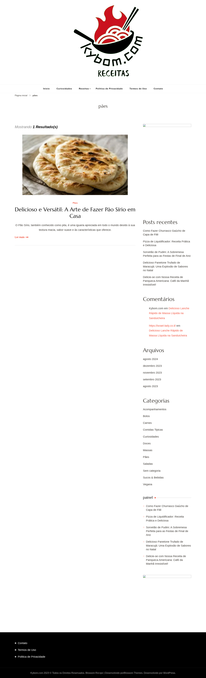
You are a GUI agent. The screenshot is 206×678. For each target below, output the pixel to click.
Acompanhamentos (154, 409)
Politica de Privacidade (109, 88)
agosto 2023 (150, 386)
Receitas (84, 88)
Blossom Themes (133, 673)
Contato (158, 88)
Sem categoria (151, 470)
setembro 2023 (152, 379)
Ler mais (20, 237)
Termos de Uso (138, 88)
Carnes (147, 422)
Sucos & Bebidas (153, 477)
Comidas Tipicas (153, 429)
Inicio (46, 88)
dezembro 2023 (152, 365)
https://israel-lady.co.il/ (162, 325)
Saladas (148, 463)
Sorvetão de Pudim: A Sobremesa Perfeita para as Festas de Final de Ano (167, 531)
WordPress (169, 673)
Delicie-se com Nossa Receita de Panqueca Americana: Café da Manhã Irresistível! (166, 281)
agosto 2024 (150, 359)
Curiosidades (64, 88)
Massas (147, 450)
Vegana (147, 484)
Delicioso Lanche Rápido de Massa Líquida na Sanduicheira (169, 313)
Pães (75, 203)
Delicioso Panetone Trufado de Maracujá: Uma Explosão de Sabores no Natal (165, 266)
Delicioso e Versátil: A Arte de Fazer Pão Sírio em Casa (75, 212)
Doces (147, 443)
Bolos (146, 416)
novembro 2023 (152, 372)
